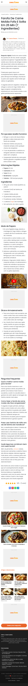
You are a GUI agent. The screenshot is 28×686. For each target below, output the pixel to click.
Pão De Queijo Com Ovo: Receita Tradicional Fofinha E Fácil (21, 583)
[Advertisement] (14, 9)
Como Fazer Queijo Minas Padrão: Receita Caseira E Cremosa (6, 598)
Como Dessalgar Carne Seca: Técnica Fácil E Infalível (14, 667)
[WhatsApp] (15, 488)
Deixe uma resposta (14, 625)
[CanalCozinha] (14, 2)
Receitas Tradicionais (16, 14)
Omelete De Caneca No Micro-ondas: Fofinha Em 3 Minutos (12, 660)
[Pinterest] (13, 488)
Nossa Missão (12, 680)
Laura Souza (13, 38)
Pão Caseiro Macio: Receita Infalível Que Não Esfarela (20, 598)
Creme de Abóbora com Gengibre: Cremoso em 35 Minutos (14, 656)
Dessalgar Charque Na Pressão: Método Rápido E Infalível (13, 663)
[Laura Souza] (4, 39)
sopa (12, 201)
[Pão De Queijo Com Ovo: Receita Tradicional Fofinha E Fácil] (21, 577)
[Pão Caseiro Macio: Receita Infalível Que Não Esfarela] (21, 591)
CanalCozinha (5, 14)
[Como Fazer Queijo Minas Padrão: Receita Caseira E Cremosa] (7, 591)
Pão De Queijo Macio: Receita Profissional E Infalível (6, 583)
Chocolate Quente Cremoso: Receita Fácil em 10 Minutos (13, 652)
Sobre (18, 680)
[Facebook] (10, 488)
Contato (8, 678)
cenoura (16, 449)
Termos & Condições (16, 678)
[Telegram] (18, 488)
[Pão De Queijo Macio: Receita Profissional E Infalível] (7, 577)
